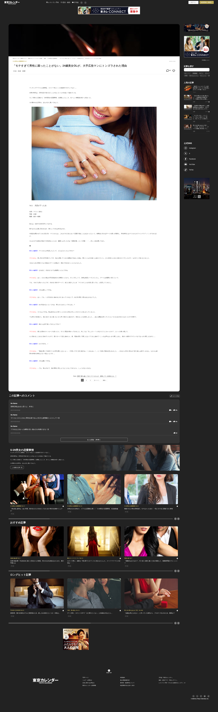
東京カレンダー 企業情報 (89, 685)
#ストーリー (187, 73)
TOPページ (85, 677)
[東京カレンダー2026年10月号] (76, 639)
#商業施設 (195, 73)
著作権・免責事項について (127, 682)
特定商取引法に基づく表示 (127, 685)
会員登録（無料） (206, 2)
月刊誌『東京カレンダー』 (166, 677)
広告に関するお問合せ (88, 682)
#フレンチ (207, 73)
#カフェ (201, 73)
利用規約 (122, 677)
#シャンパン (203, 75)
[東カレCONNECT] (109, 10)
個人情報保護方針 (125, 680)
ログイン (193, 2)
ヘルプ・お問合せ (87, 680)
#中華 (186, 75)
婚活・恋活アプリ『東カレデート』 (168, 680)
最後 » (104, 380)
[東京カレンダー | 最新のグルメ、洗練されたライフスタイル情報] (25, 2)
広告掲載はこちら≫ (205, 60)
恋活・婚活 (66, 2)
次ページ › (97, 380)
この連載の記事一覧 (17, 467)
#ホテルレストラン (194, 75)
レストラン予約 (53, 2)
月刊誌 (76, 2)
